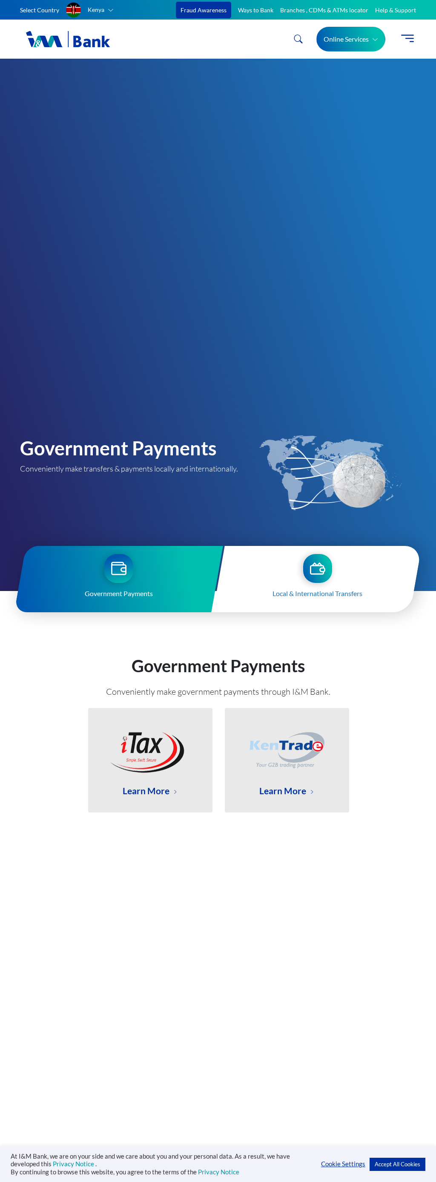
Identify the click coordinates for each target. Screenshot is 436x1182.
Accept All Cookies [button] (397, 1164)
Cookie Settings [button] (343, 1164)
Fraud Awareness (204, 10)
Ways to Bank (255, 10)
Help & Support (395, 10)
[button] (90, 10)
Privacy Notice (74, 1164)
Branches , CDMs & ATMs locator (324, 10)
